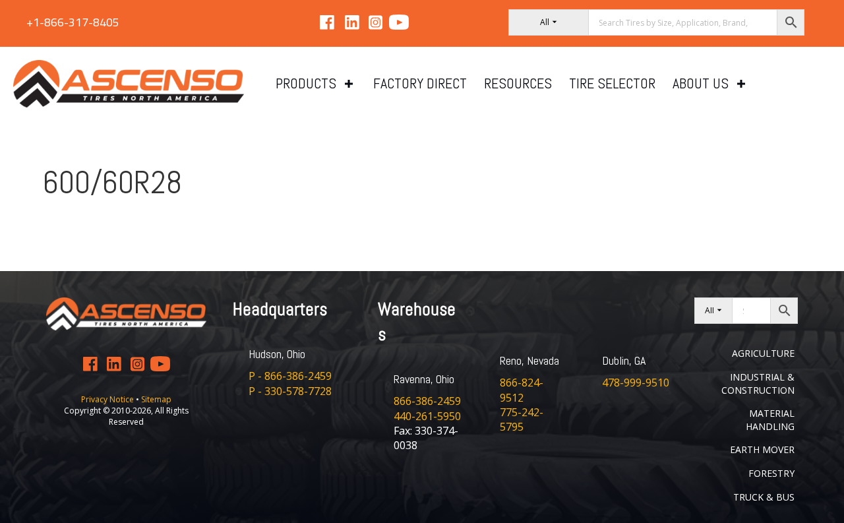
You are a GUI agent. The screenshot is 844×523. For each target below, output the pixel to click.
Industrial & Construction (758, 383)
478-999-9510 (635, 382)
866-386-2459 (427, 401)
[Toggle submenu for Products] (349, 83)
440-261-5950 (427, 416)
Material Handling (770, 420)
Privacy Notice (108, 399)
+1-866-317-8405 (72, 22)
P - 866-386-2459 (290, 376)
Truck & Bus (764, 497)
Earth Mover (762, 449)
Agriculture (763, 353)
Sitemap (156, 399)
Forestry (771, 473)
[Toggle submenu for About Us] (741, 83)
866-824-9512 (521, 389)
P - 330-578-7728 (290, 391)
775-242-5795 (521, 419)
